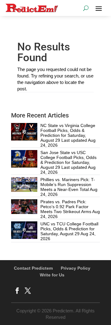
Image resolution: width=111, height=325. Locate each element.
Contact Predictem (33, 268)
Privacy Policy (75, 268)
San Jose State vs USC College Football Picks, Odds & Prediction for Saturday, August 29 (68, 160)
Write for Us (52, 274)
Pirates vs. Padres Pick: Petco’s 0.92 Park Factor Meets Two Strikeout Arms (65, 206)
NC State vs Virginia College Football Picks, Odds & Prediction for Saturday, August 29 (67, 133)
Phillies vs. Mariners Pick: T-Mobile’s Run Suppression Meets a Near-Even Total (67, 184)
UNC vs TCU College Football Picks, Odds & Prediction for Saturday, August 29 (69, 228)
